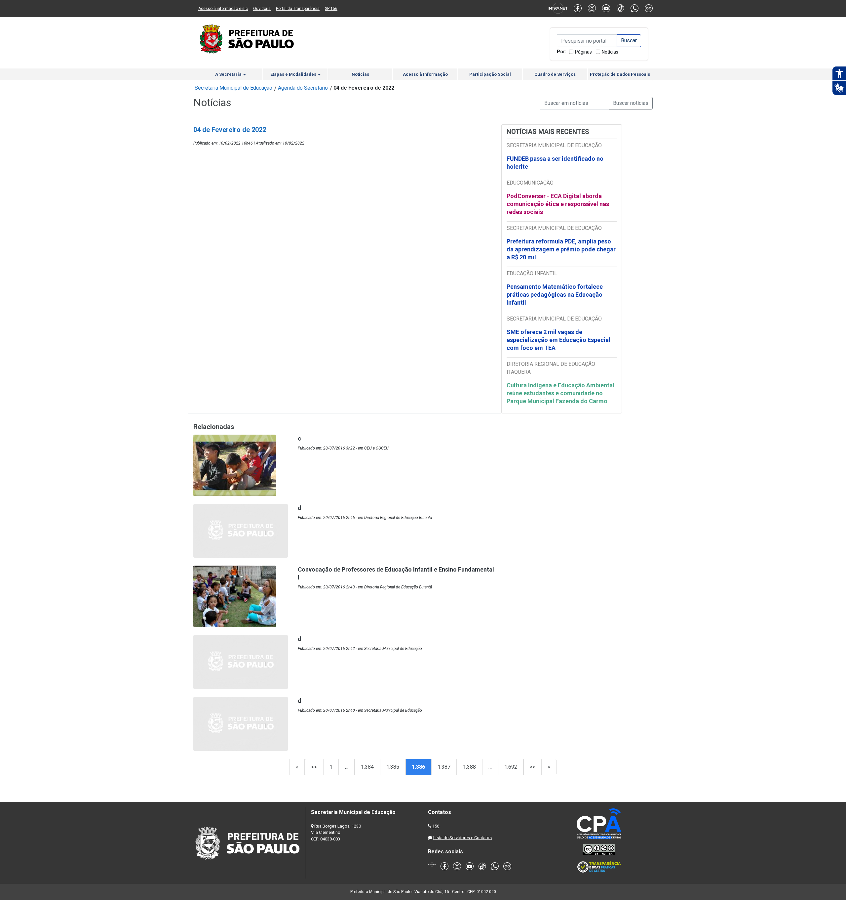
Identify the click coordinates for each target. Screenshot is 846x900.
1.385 (392, 767)
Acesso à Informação (425, 74)
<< (314, 767)
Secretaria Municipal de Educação (233, 88)
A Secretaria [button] (229, 74)
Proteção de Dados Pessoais (620, 74)
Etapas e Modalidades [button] (293, 74)
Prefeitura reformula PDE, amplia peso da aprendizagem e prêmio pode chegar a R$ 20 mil (561, 249)
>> (532, 767)
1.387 (444, 767)
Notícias (610, 52)
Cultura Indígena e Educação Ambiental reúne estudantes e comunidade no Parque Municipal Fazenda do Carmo (560, 393)
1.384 (367, 767)
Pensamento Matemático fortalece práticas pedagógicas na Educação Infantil (555, 294)
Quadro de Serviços (555, 74)
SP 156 (331, 8)
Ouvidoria (262, 8)
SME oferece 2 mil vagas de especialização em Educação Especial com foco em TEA (558, 339)
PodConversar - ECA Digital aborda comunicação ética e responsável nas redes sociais (558, 204)
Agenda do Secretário (303, 88)
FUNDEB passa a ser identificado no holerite (555, 162)
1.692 (510, 767)
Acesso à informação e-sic (223, 8)
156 (435, 826)
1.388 (469, 767)
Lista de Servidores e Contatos (462, 837)
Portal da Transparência (298, 8)
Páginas (583, 52)
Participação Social (490, 74)
